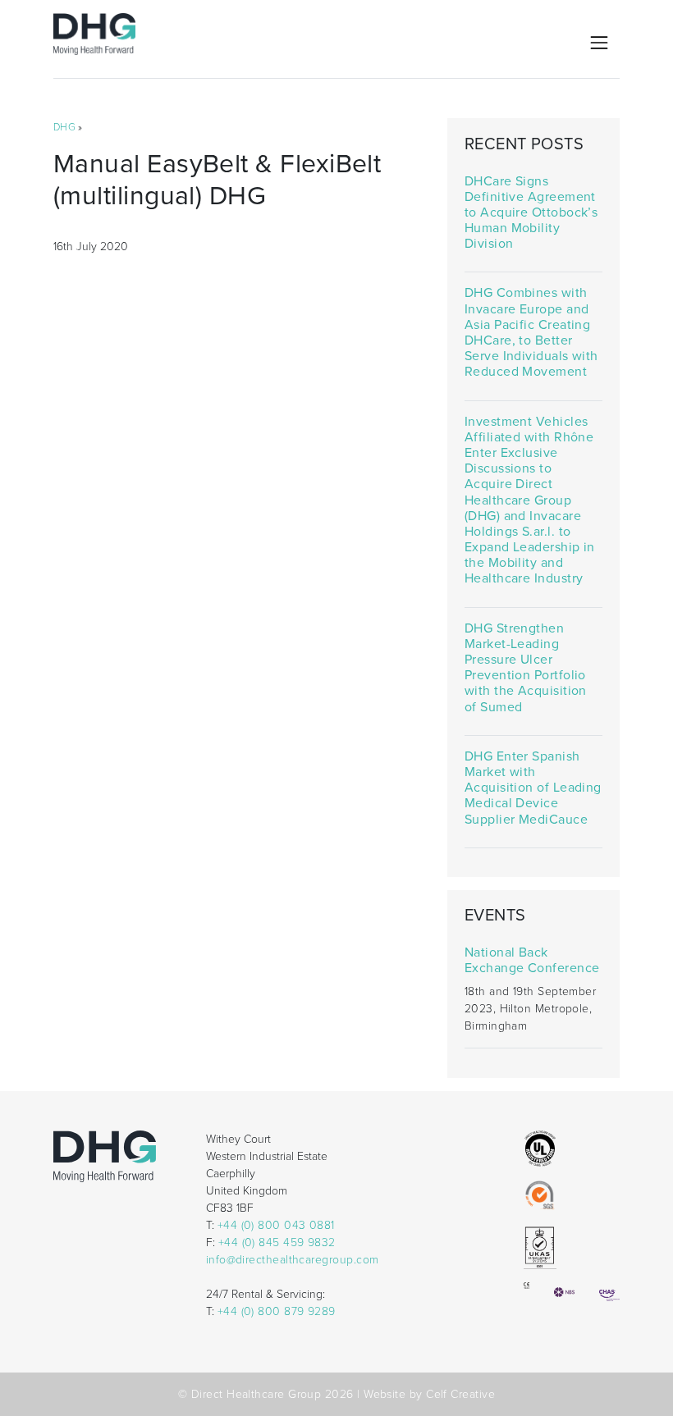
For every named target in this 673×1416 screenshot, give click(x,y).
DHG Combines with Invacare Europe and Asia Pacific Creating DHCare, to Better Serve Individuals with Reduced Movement (531, 332)
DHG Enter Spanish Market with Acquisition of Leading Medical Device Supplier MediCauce (533, 788)
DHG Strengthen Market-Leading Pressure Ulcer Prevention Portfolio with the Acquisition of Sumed (526, 668)
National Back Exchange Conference (532, 960)
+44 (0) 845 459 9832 (277, 1242)
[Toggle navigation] (599, 43)
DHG (64, 127)
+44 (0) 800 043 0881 (276, 1225)
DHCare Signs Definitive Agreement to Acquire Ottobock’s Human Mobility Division (531, 213)
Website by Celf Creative (429, 1394)
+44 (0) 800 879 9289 (276, 1311)
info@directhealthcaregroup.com (292, 1260)
